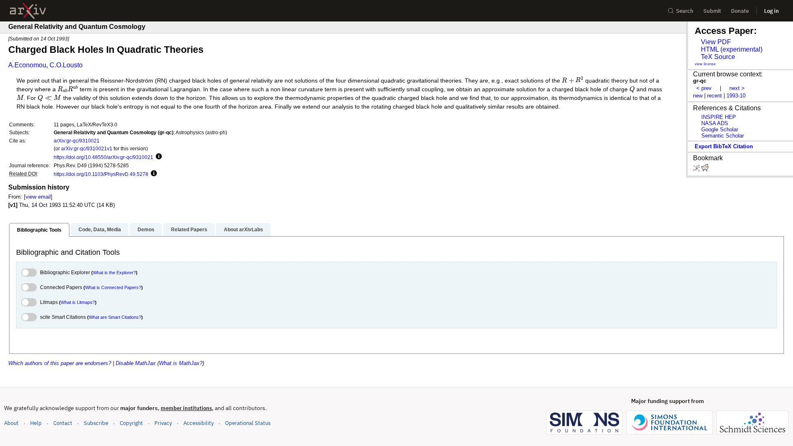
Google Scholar (719, 129)
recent (714, 96)
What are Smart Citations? (115, 317)
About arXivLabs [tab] (243, 229)
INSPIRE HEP (718, 117)
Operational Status (248, 423)
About (11, 423)
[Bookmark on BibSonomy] (697, 169)
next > (737, 88)
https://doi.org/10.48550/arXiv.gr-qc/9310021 (103, 157)
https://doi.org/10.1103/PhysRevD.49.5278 (101, 174)
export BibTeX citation (724, 146)
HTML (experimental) (731, 49)
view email (38, 197)
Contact (62, 423)
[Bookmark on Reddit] (705, 169)
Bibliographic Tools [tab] (39, 230)
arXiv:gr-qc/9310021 (77, 140)
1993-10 (736, 96)
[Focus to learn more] (157, 157)
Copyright (131, 423)
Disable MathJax (136, 363)
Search (684, 10)
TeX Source (718, 56)
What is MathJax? (180, 363)
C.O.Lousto (66, 65)
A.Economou (27, 65)
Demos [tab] (146, 229)
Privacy (163, 423)
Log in (771, 10)
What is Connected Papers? (113, 287)
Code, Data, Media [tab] (99, 229)
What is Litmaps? (78, 302)
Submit (712, 10)
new (698, 96)
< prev (704, 88)
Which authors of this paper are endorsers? (59, 363)
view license (705, 64)
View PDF (716, 41)
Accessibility (198, 423)
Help (36, 423)
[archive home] (28, 11)
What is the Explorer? (114, 272)
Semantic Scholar (722, 136)
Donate (740, 10)
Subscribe (96, 423)
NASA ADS (714, 123)
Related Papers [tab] (189, 229)
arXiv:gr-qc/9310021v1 (86, 148)
